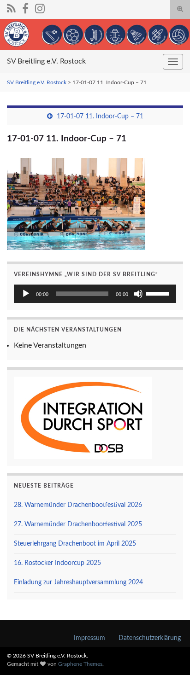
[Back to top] (169, 654)
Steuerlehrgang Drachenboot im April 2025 (75, 544)
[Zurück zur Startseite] (95, 34)
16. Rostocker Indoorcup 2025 (57, 563)
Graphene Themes (80, 664)
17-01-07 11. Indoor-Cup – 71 (100, 116)
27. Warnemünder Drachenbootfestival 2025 (78, 524)
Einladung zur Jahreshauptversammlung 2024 (78, 582)
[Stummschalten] (138, 293)
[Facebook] (25, 7)
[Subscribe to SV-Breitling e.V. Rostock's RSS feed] (11, 7)
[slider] (159, 293)
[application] (95, 294)
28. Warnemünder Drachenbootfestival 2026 (78, 505)
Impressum (89, 638)
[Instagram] (40, 7)
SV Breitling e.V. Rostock (46, 61)
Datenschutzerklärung (150, 638)
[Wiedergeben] (25, 293)
